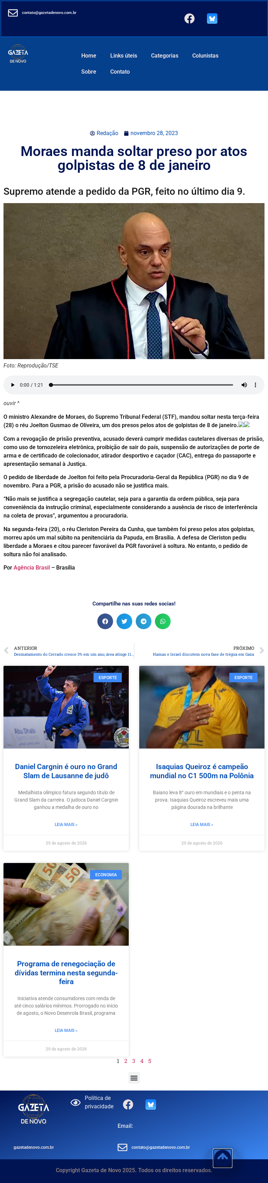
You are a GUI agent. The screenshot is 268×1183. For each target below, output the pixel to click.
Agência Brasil (32, 567)
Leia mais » (66, 824)
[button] (105, 621)
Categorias (164, 55)
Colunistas (205, 55)
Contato (120, 71)
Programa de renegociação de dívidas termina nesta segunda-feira (66, 972)
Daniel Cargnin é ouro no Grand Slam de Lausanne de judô (66, 771)
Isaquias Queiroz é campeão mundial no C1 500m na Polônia (202, 771)
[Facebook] (189, 18)
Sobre (88, 71)
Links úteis (123, 55)
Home (88, 55)
